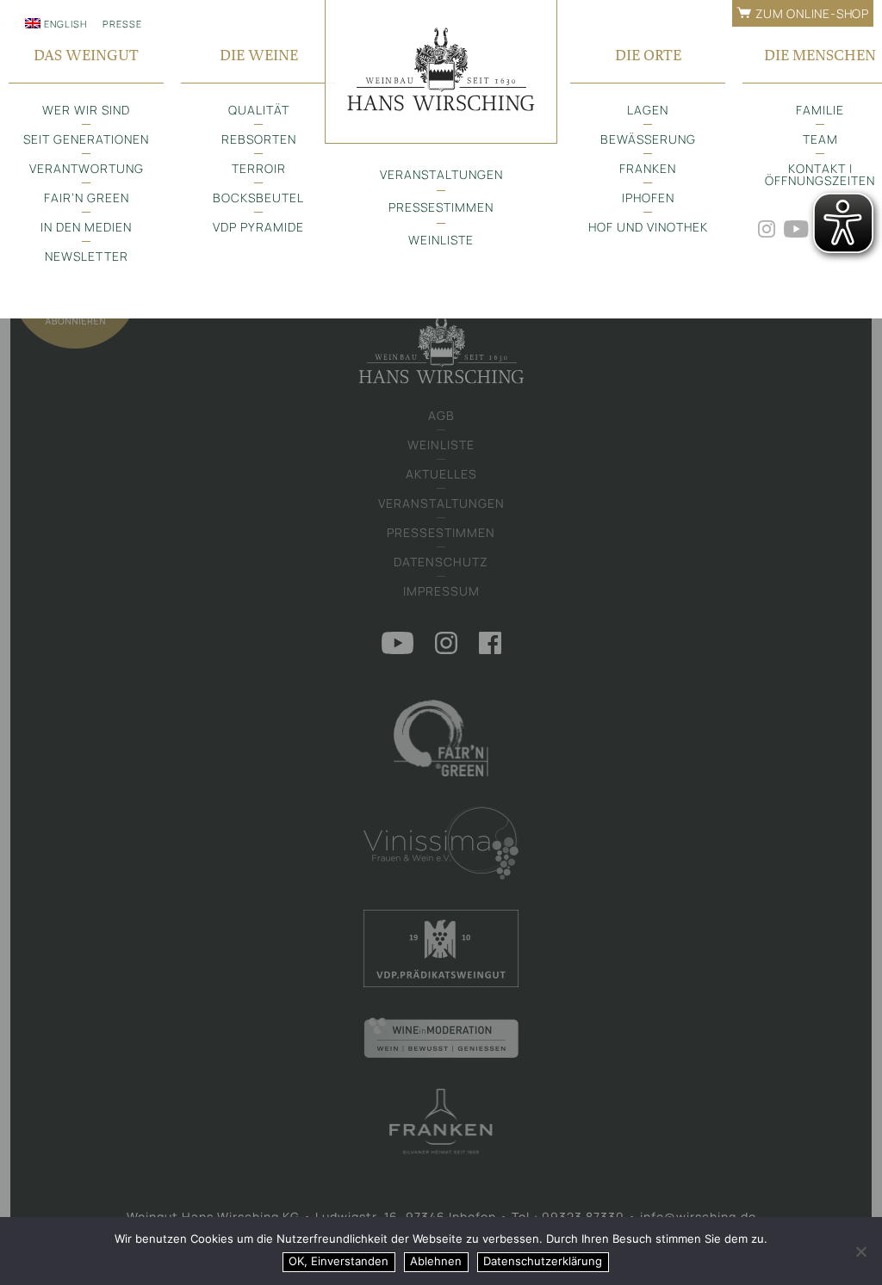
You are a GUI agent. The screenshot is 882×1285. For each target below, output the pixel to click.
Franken (647, 168)
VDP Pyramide (258, 227)
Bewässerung (648, 139)
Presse (122, 23)
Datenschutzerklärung (542, 1261)
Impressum (441, 591)
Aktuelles (441, 474)
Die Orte (648, 55)
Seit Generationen (86, 139)
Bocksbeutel (258, 197)
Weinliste (441, 240)
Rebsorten (258, 139)
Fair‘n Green (86, 197)
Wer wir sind (86, 110)
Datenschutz (441, 561)
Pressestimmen (441, 207)
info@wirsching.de (698, 1216)
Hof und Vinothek (648, 227)
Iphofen (648, 197)
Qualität (258, 110)
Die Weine (259, 55)
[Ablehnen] (860, 1251)
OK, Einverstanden (338, 1261)
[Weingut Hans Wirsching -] (441, 72)
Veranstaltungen (441, 174)
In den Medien (86, 227)
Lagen (647, 110)
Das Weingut (86, 55)
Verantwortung (86, 168)
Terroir (259, 168)
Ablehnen (436, 1261)
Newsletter (86, 256)
